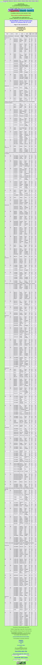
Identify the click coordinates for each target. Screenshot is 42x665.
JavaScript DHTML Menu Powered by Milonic (21, 636)
